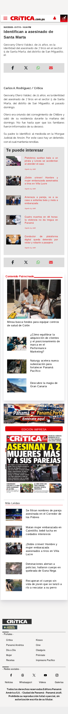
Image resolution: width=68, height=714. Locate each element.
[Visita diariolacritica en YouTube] (45, 675)
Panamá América (15, 644)
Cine (38, 644)
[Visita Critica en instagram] (57, 675)
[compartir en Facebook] (13, 68)
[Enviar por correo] (51, 68)
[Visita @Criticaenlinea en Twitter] (22, 675)
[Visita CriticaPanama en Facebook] (11, 675)
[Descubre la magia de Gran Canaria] (16, 385)
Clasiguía (40, 650)
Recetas (10, 660)
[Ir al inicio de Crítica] (27, 18)
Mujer (9, 655)
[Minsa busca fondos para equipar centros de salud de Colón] (34, 298)
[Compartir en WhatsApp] (40, 67)
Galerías (59, 682)
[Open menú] (5, 18)
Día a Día (11, 650)
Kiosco (39, 639)
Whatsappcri (25, 682)
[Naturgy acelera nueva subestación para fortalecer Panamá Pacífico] (16, 366)
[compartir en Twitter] (26, 68)
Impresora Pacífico (45, 660)
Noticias (9, 682)
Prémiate (40, 655)
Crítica (9, 639)
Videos (42, 682)
